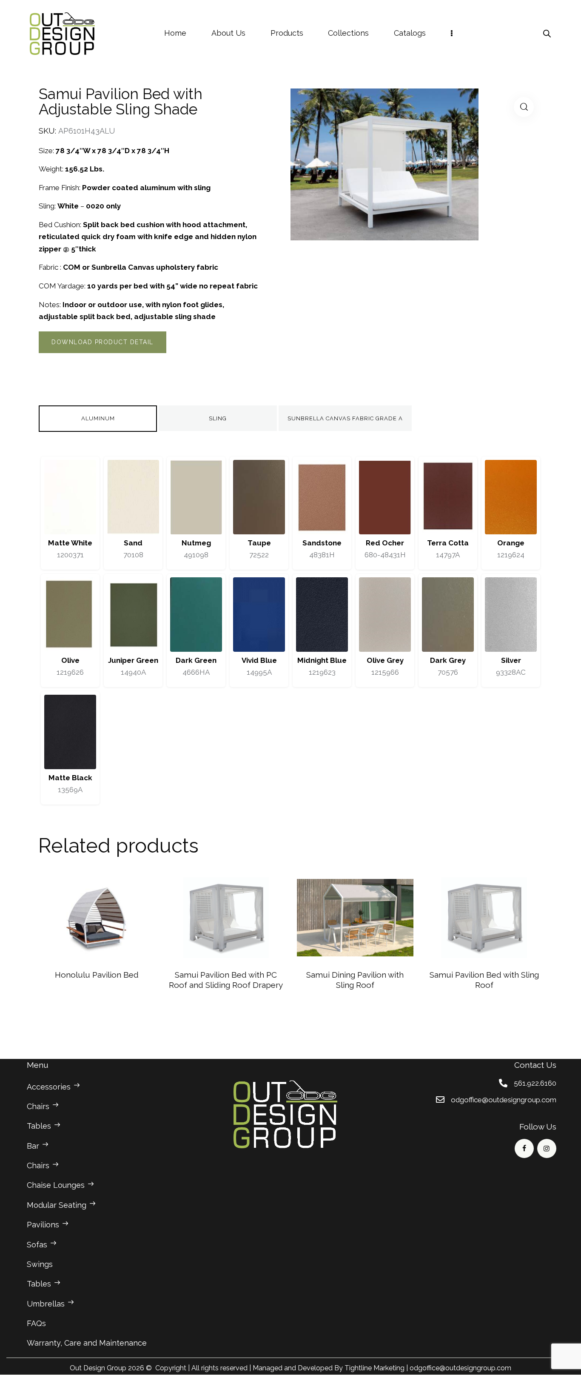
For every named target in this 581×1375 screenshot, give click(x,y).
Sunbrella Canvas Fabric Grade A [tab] (345, 418)
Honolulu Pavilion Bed (97, 974)
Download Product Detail (102, 342)
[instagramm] (546, 1148)
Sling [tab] (218, 418)
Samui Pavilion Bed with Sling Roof (484, 980)
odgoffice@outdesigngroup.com (460, 1368)
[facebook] (524, 1148)
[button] (524, 107)
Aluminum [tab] (98, 418)
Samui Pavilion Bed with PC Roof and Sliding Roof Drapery (226, 980)
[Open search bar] (547, 33)
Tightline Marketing (374, 1368)
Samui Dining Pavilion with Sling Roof (355, 980)
